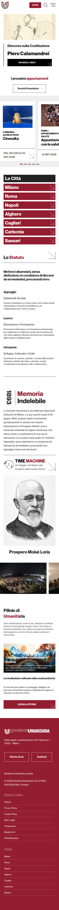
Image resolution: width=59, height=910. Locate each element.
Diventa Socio (17, 756)
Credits (25, 784)
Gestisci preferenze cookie (18, 773)
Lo (14, 257)
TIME (30, 461)
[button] (45, 5)
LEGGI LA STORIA (27, 704)
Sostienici (42, 756)
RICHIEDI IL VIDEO (27, 62)
